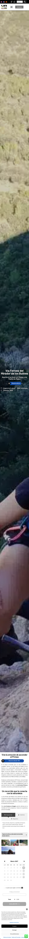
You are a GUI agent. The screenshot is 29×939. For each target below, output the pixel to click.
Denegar (14, 930)
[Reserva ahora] (9, 383)
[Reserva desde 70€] (2, 760)
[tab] (8, 815)
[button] (27, 909)
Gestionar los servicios (14, 922)
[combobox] (20, 2)
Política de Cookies (7, 937)
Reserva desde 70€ (14, 760)
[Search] (25, 2)
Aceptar (14, 926)
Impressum (23, 937)
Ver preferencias (14, 934)
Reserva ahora (16, 383)
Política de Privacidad (16, 937)
